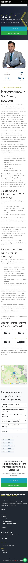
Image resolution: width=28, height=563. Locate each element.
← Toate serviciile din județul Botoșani (11, 87)
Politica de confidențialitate (9, 523)
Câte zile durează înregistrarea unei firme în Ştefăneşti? (13, 410)
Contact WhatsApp (14, 33)
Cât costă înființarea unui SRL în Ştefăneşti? (10, 405)
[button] (14, 373)
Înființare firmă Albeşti (7, 443)
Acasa (4, 514)
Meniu (24, 2)
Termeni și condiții (7, 521)
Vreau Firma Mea (6, 2)
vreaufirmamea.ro (15, 559)
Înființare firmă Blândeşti (7, 452)
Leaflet (12, 383)
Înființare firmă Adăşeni (7, 440)
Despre (4, 516)
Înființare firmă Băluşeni (7, 448)
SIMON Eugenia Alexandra (13, 494)
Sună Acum (14, 28)
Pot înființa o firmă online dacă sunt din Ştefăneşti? (12, 430)
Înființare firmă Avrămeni (8, 446)
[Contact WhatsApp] (25, 560)
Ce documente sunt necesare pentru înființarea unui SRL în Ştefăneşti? (11, 420)
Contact (5, 519)
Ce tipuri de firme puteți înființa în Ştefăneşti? (10, 425)
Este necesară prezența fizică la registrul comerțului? (12, 415)
